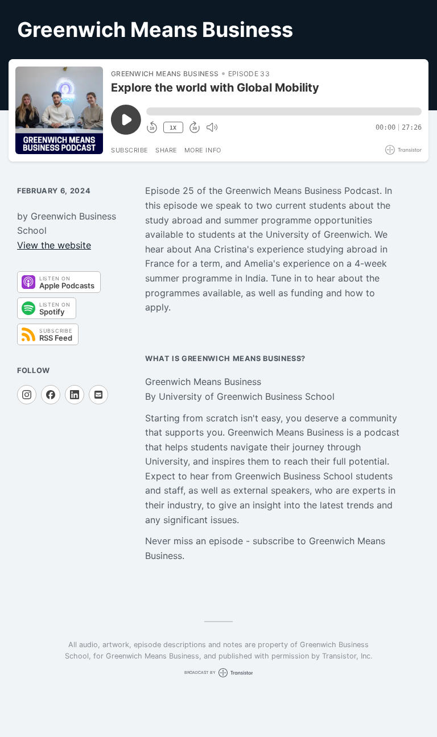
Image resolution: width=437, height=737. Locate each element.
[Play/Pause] (59, 110)
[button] (284, 111)
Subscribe (130, 150)
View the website (54, 245)
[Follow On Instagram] (26, 394)
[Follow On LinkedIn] (74, 394)
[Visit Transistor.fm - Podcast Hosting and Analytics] (403, 150)
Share (166, 150)
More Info (202, 150)
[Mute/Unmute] (211, 127)
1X (173, 128)
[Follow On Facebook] (50, 394)
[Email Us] (98, 394)
